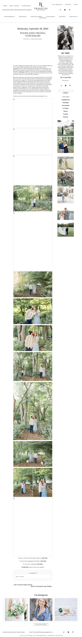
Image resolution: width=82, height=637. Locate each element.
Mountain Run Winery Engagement (65, 176)
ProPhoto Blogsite (55, 635)
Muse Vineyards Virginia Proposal (23, 585)
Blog (76, 4)
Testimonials (57, 4)
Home (5, 5)
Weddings (23, 16)
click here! (44, 558)
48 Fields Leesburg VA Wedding (65, 126)
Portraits (74, 16)
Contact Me (24, 567)
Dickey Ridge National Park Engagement (65, 143)
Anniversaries (36, 16)
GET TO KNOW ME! (65, 77)
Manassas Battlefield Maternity (65, 159)
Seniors (62, 16)
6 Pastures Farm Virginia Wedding (65, 210)
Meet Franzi (14, 5)
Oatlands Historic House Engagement (65, 193)
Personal (43, 17)
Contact (68, 4)
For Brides (50, 16)
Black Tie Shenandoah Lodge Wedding (41, 586)
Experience (26, 5)
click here (43, 561)
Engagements (9, 16)
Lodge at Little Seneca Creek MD (65, 226)
